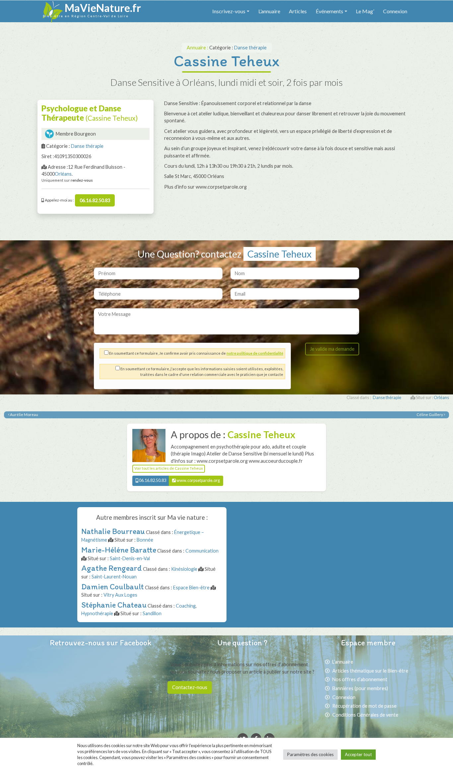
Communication (202, 551)
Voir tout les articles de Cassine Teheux (168, 468)
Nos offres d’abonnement (359, 679)
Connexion (395, 11)
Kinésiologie (184, 569)
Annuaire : (198, 47)
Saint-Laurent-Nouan (114, 576)
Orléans (63, 174)
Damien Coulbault (112, 586)
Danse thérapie (250, 47)
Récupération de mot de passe (364, 706)
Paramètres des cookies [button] (310, 754)
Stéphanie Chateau (114, 605)
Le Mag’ (365, 11)
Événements (329, 11)
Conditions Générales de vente (365, 715)
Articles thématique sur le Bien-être (370, 671)
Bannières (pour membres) (360, 688)
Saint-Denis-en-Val (130, 558)
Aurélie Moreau (23, 414)
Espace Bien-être (191, 587)
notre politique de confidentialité (255, 353)
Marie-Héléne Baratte (118, 550)
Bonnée (145, 540)
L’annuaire (269, 11)
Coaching (186, 606)
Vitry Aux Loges (120, 595)
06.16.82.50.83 (95, 200)
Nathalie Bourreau (113, 531)
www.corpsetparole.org (198, 480)
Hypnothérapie (97, 613)
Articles (298, 11)
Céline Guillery (430, 414)
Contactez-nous (189, 687)
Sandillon (152, 613)
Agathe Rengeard (111, 568)
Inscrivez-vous (228, 11)
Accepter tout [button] (358, 754)
